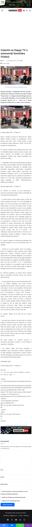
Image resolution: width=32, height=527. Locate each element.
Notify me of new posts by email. (11, 500)
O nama (20, 515)
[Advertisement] (16, 30)
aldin (3, 60)
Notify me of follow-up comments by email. (14, 497)
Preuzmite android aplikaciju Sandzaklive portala (16, 425)
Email (3, 477)
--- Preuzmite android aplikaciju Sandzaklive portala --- (16, 87)
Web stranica (4, 484)
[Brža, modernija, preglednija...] (16, 430)
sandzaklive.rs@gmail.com (10, 515)
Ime (2, 469)
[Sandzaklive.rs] (15, 10)
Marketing (26, 515)
